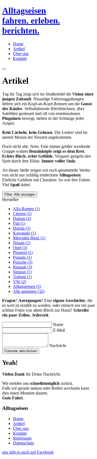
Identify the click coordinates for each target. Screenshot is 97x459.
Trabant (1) (22, 276)
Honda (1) (21, 228)
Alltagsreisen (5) (27, 286)
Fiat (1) (19, 223)
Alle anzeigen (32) (28, 291)
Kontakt (20, 58)
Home (18, 44)
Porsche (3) (22, 262)
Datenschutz (23, 443)
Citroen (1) (22, 213)
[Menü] (4, 69)
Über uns (21, 53)
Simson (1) (22, 272)
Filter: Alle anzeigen (19, 194)
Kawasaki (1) (24, 233)
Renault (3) (22, 267)
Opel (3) (20, 247)
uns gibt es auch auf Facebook (28, 452)
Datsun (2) (22, 218)
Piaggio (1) (22, 257)
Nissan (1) (21, 242)
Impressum (22, 438)
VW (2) (19, 281)
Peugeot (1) (23, 252)
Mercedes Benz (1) (29, 238)
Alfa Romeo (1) (26, 208)
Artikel (19, 48)
